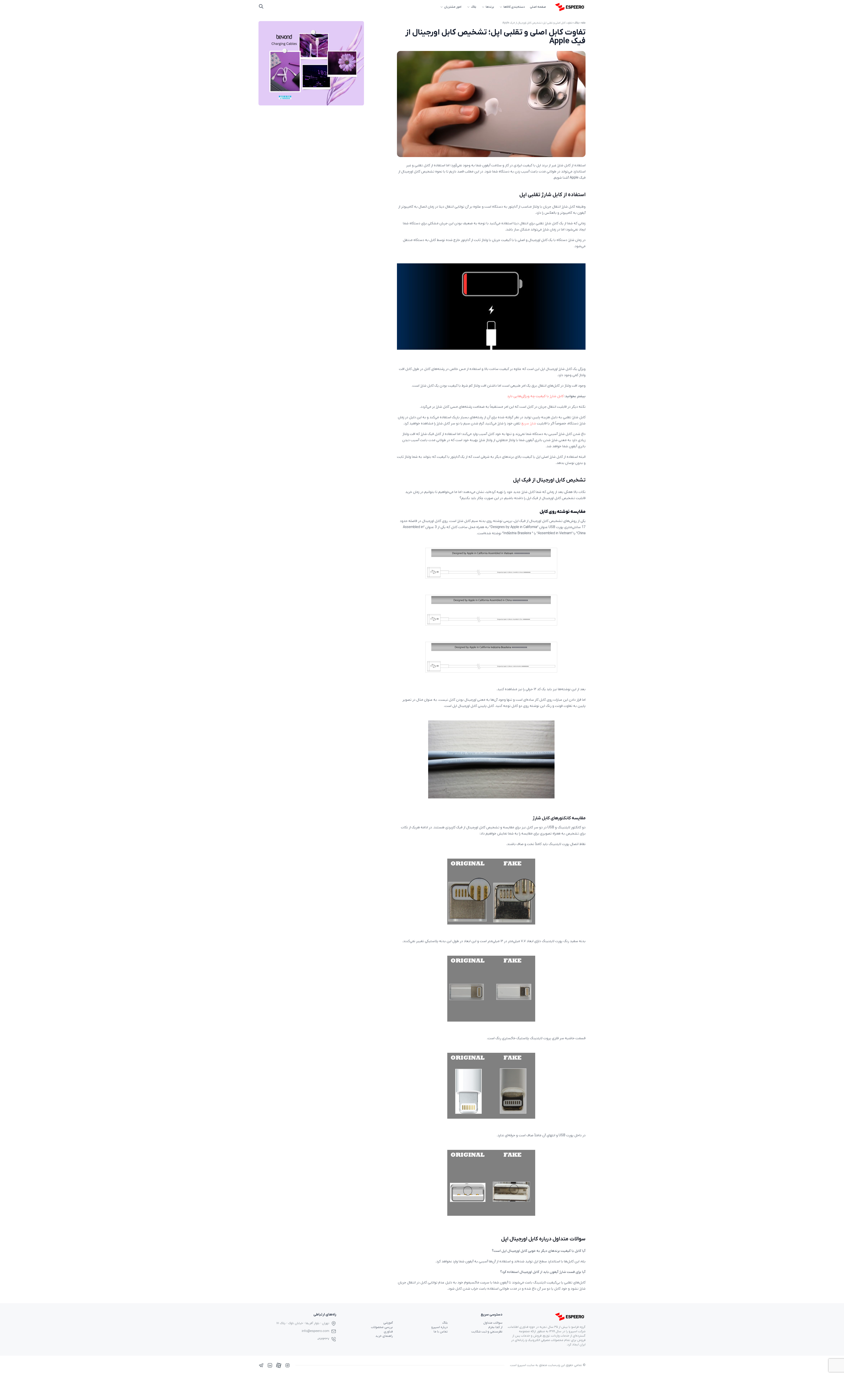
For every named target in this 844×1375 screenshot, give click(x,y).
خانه (583, 23)
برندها (490, 7)
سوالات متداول (492, 1323)
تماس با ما (441, 1332)
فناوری (388, 1332)
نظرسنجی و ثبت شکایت (486, 1332)
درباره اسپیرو (439, 1327)
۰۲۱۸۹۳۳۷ (323, 1339)
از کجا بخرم (495, 1327)
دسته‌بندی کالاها (514, 7)
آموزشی (388, 1323)
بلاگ (473, 7)
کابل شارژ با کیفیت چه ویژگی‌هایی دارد (535, 396)
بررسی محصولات (382, 1327)
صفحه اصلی (538, 7)
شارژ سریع (528, 423)
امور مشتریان (452, 7)
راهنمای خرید (384, 1336)
